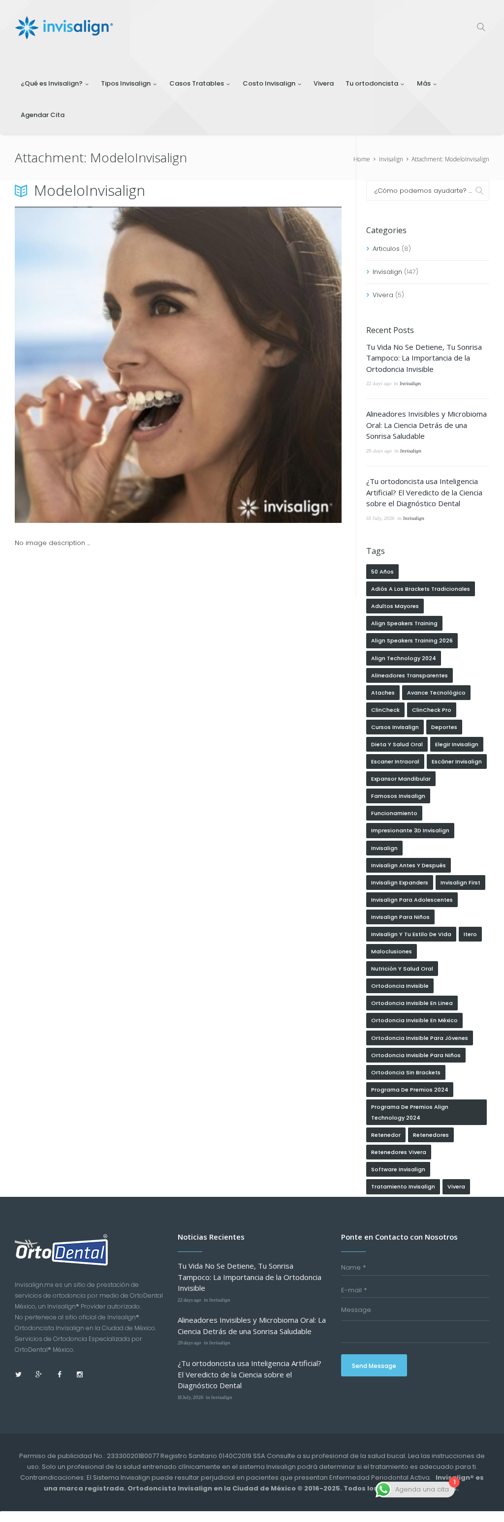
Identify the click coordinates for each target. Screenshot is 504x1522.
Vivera (383, 295)
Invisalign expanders (399, 882)
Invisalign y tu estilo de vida (411, 934)
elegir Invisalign (456, 744)
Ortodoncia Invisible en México (414, 1020)
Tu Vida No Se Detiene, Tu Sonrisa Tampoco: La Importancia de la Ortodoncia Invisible (424, 358)
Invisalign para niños (400, 917)
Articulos (386, 248)
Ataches (383, 693)
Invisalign (391, 159)
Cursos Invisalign (395, 727)
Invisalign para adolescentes (412, 900)
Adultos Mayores (395, 606)
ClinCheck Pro (431, 710)
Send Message (374, 1366)
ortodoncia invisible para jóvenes (419, 1038)
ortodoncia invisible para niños (416, 1055)
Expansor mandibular (401, 779)
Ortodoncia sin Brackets (406, 1072)
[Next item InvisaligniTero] (260, 365)
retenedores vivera (398, 1152)
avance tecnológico (436, 693)
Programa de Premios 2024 (409, 1090)
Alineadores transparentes (409, 675)
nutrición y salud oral (402, 969)
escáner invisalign (457, 761)
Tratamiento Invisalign (403, 1186)
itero (470, 934)
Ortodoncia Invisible (400, 986)
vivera (456, 1186)
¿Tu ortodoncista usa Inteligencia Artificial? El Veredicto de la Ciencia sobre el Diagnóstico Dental (424, 492)
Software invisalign (398, 1169)
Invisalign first (460, 882)
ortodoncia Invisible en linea (412, 1003)
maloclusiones (391, 951)
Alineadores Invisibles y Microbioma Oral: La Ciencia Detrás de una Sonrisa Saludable (426, 425)
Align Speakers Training (404, 623)
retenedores (431, 1135)
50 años (382, 572)
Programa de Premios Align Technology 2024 (409, 1112)
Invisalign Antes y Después (408, 865)
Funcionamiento (394, 813)
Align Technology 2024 (403, 658)
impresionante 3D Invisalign (410, 830)
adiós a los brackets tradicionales (420, 589)
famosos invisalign (398, 796)
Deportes (444, 727)
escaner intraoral (395, 761)
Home (361, 159)
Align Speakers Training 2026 (412, 640)
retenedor (386, 1135)
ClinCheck (385, 710)
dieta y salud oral (397, 744)
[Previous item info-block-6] (96, 365)
